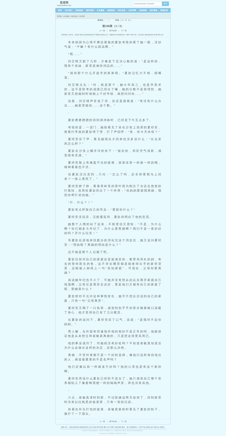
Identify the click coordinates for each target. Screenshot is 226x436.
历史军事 (132, 10)
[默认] (107, 20)
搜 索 (165, 3)
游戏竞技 (111, 10)
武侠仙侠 (79, 10)
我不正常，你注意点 (137, 35)
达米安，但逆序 (74, 35)
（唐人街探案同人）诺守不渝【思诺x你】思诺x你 (142, 427)
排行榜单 (153, 10)
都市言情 (90, 10)
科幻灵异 (121, 10)
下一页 (124, 31)
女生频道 (100, 10)
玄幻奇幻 (68, 10)
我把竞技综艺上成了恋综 (87, 427)
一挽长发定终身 (73, 427)
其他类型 (143, 10)
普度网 (59, 16)
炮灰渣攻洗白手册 (151, 35)
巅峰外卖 (113, 35)
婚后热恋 (74, 16)
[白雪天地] (112, 20)
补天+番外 (110, 427)
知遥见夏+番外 (120, 427)
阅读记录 (164, 10)
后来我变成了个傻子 (123, 35)
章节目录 (113, 31)
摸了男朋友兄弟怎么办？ (100, 35)
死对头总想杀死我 (86, 35)
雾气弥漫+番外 (102, 427)
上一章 (102, 31)
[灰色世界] (109, 20)
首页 (60, 10)
